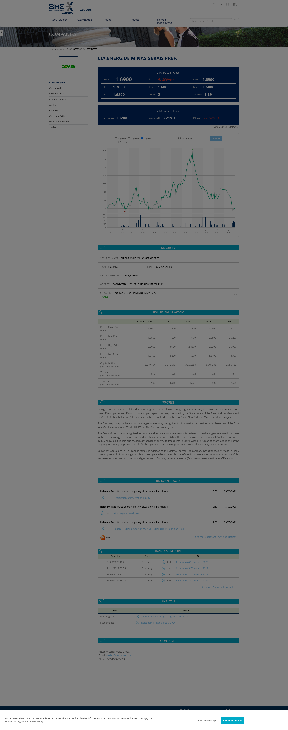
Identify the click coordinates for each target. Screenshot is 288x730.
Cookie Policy (36, 721)
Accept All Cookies (232, 720)
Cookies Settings (207, 720)
